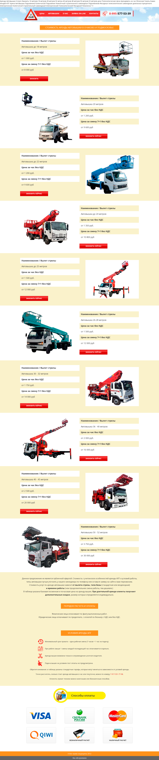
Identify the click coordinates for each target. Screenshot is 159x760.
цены (41, 13)
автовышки (53, 13)
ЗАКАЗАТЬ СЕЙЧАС (93, 136)
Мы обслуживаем (79, 758)
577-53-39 (120, 13)
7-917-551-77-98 (116, 674)
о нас (65, 13)
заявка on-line (79, 13)
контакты (93, 13)
